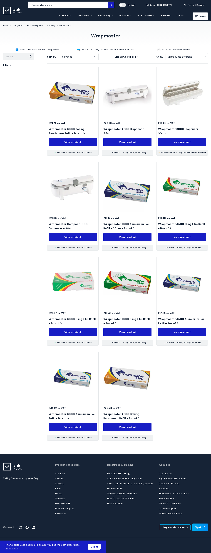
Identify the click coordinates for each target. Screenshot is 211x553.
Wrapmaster (65, 25)
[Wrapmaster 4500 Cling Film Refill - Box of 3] (182, 206)
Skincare (59, 483)
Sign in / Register (196, 5)
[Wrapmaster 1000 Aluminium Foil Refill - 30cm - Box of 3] (127, 206)
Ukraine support (167, 508)
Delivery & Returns (169, 483)
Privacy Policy (166, 498)
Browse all (60, 513)
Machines (60, 498)
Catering (51, 25)
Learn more (11, 548)
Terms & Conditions (170, 503)
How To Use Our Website (120, 498)
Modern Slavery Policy (171, 513)
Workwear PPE (62, 503)
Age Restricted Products (172, 478)
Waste (58, 493)
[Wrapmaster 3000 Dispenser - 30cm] (182, 111)
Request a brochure (173, 527)
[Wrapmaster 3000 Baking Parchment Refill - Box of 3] (72, 111)
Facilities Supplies (35, 25)
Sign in (198, 527)
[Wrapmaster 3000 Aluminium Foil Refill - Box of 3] (72, 396)
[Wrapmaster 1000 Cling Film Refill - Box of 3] (127, 301)
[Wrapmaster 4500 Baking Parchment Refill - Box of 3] (127, 396)
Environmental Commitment (174, 493)
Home (5, 25)
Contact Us (165, 473)
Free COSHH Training (118, 473)
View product (72, 142)
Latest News (166, 15)
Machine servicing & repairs (122, 493)
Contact (180, 15)
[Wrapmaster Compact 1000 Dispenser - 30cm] (72, 206)
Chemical (60, 473)
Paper (58, 488)
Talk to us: (159, 5)
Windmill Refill (114, 488)
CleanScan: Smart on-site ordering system (130, 483)
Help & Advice (115, 503)
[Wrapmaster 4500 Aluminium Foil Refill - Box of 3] (182, 301)
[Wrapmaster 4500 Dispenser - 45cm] (127, 111)
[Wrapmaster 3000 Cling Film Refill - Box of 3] (72, 301)
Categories (17, 25)
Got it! (94, 546)
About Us (164, 488)
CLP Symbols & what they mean (124, 478)
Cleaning (59, 478)
